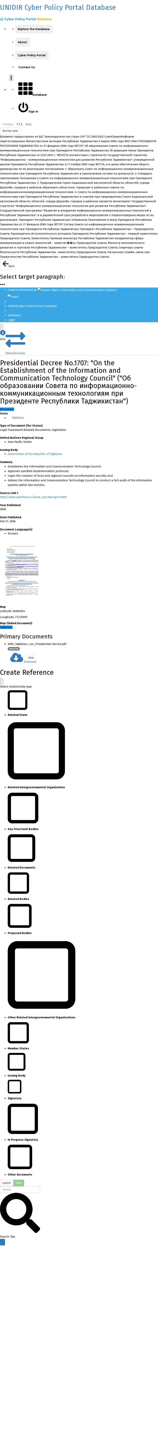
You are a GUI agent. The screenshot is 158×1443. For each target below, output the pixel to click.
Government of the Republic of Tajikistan (35, 454)
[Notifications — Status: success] (11, 78)
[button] (3, 335)
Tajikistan (18, 417)
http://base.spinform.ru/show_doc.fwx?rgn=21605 (33, 497)
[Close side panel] (1, 327)
